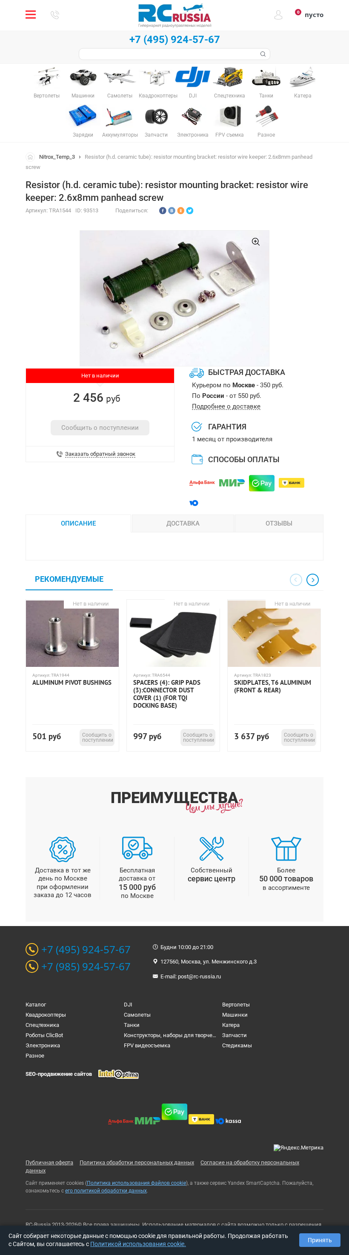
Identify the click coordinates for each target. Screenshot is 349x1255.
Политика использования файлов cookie (136, 1183)
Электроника (43, 1045)
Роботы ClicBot (44, 1035)
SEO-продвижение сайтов (59, 1074)
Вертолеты (236, 1004)
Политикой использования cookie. (138, 1244)
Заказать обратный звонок (100, 454)
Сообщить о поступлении (100, 428)
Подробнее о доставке (226, 406)
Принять (320, 1240)
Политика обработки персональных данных (137, 1162)
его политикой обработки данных (106, 1191)
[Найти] (262, 54)
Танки (132, 1025)
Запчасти (234, 1035)
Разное (35, 1055)
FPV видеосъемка (147, 1045)
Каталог (36, 1004)
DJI (128, 1004)
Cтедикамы (237, 1045)
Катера (231, 1025)
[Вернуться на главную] (32, 156)
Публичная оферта (49, 1162)
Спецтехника (42, 1025)
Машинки (235, 1015)
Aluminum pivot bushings (72, 682)
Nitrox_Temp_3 (57, 157)
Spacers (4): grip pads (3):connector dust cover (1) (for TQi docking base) (166, 694)
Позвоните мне (55, 15)
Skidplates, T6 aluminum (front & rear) (272, 686)
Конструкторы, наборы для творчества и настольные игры (200, 1035)
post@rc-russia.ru (199, 976)
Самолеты (137, 1015)
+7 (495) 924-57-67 (174, 40)
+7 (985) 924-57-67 (86, 966)
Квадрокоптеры (46, 1015)
